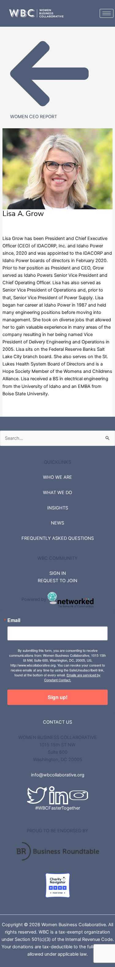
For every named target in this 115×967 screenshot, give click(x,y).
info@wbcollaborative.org (57, 775)
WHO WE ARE (57, 477)
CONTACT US (57, 722)
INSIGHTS (57, 508)
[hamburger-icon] (106, 13)
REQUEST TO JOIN (57, 580)
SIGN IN (57, 573)
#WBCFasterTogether (57, 808)
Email (13, 620)
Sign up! (57, 697)
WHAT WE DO (57, 492)
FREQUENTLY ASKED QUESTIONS (57, 538)
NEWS (57, 523)
